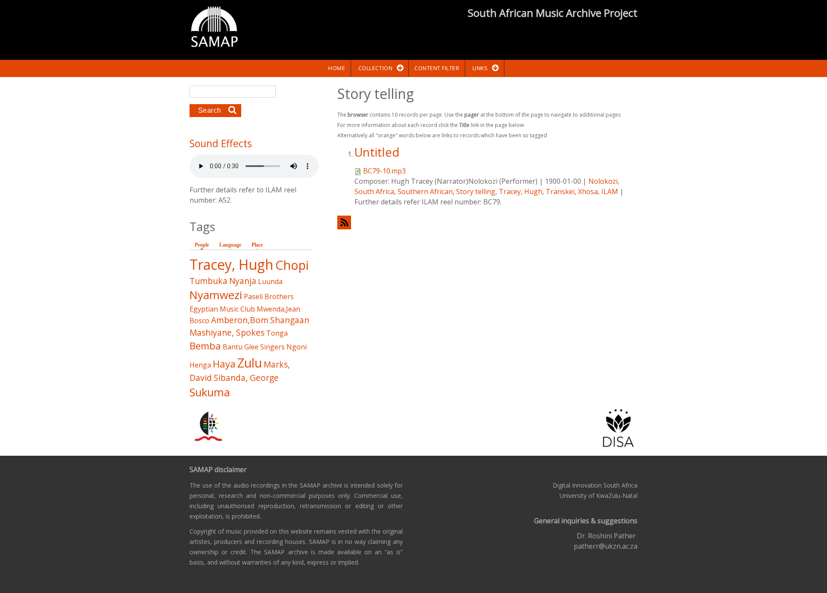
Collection (375, 68)
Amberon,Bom (239, 320)
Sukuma (210, 392)
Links (480, 68)
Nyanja (242, 281)
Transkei (560, 191)
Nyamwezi (216, 295)
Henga (200, 365)
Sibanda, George (246, 377)
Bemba (205, 345)
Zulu (249, 362)
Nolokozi (603, 181)
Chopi (292, 264)
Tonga (277, 333)
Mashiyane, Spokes (227, 332)
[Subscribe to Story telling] (487, 222)
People (204, 245)
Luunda (270, 281)
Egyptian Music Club (222, 309)
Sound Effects (221, 143)
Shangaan (289, 320)
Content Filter (436, 68)
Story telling (475, 191)
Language (230, 245)
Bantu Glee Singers (254, 347)
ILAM (609, 191)
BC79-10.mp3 (384, 171)
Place (257, 245)
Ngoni (296, 347)
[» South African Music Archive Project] (214, 28)
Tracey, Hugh (520, 191)
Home (336, 68)
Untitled (376, 152)
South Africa (374, 191)
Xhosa (588, 191)
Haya (224, 364)
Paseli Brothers (269, 296)
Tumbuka (208, 281)
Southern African (425, 191)
